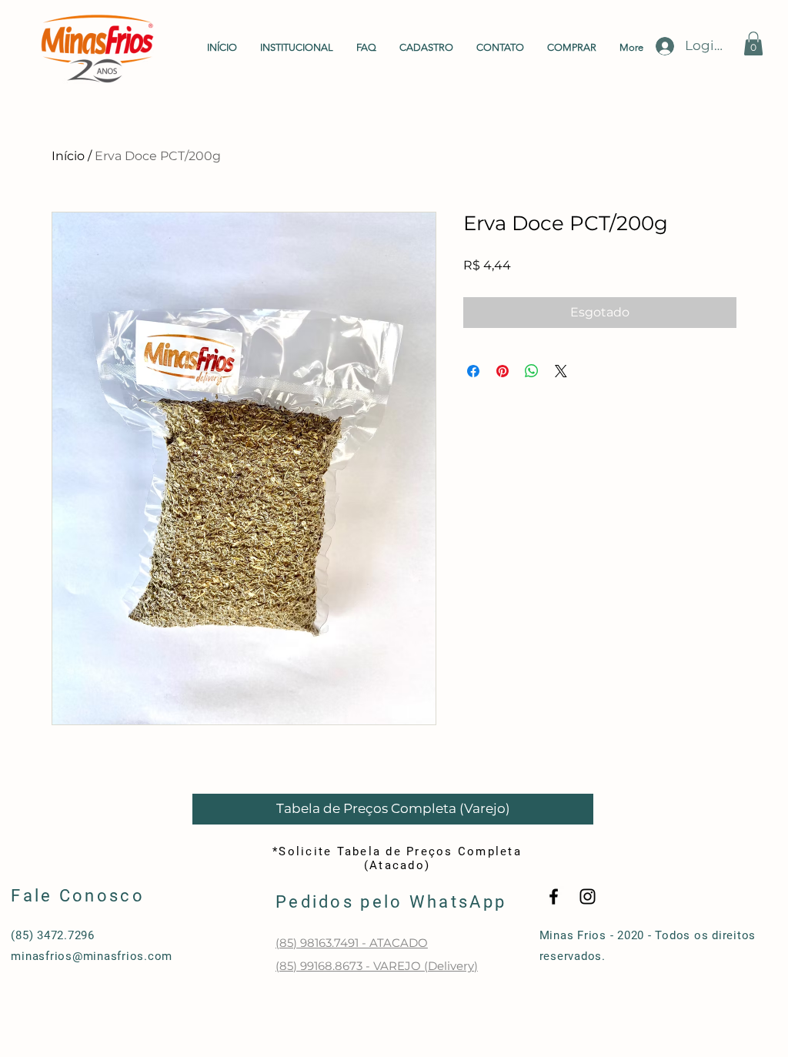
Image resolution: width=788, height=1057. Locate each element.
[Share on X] (561, 371)
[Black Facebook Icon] (553, 896)
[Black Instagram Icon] (587, 896)
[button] (753, 43)
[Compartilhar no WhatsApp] (532, 371)
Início (68, 156)
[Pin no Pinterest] (502, 371)
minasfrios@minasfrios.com (91, 956)
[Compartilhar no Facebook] (473, 371)
